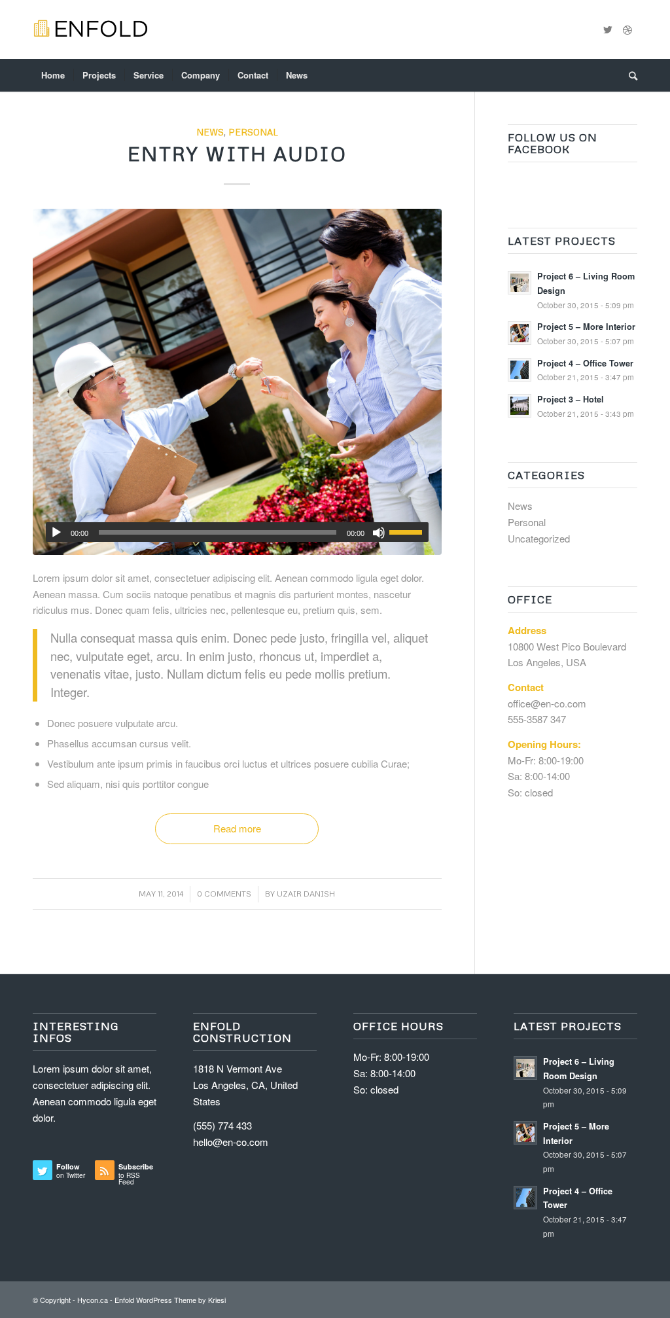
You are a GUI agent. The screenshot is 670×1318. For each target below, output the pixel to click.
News (210, 131)
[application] (237, 532)
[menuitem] (53, 75)
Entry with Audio (237, 153)
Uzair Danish (306, 894)
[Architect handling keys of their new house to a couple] (237, 382)
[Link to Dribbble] (627, 29)
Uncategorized (539, 538)
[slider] (409, 532)
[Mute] (378, 532)
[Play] (56, 532)
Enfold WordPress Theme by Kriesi (170, 1299)
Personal (253, 131)
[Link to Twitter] (608, 29)
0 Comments (224, 894)
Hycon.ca (92, 1299)
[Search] (628, 75)
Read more (237, 828)
